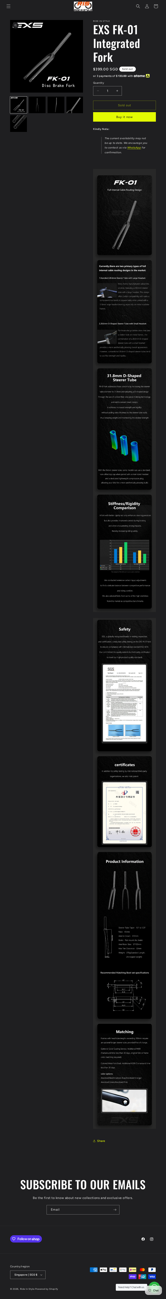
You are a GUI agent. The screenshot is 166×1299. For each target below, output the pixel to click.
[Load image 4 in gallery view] (74, 105)
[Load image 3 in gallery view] (56, 105)
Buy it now (124, 117)
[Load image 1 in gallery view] (18, 105)
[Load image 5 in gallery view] (18, 123)
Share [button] (101, 1141)
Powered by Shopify (46, 1289)
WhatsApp (134, 147)
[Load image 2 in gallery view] (37, 105)
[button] (8, 6)
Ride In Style (27, 1289)
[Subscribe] (114, 1209)
